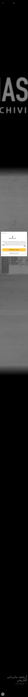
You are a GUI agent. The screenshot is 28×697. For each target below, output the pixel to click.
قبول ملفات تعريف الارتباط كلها (14, 249)
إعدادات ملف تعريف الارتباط (14, 253)
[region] (14, 243)
